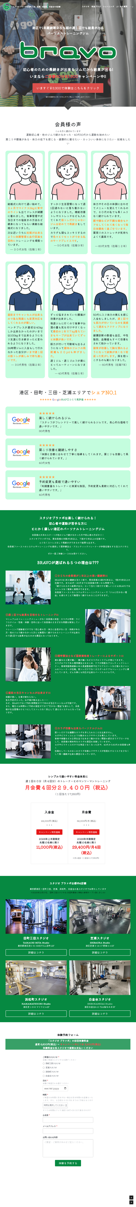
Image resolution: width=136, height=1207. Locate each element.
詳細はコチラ (36, 952)
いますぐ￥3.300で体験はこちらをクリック (68, 88)
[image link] (7, 6)
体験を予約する (68, 1163)
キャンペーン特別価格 (49, 832)
